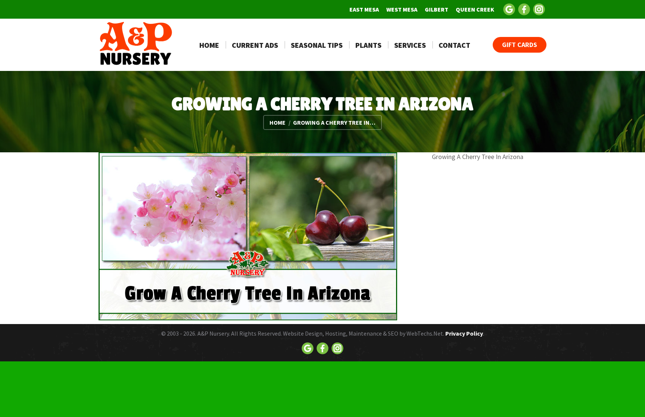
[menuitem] (364, 9)
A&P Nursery (213, 333)
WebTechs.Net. (425, 333)
